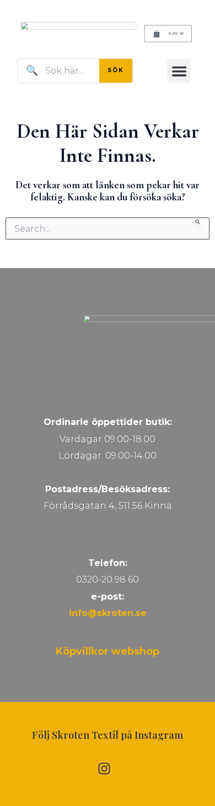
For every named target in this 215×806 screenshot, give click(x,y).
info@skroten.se (108, 613)
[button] (179, 71)
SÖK (116, 70)
